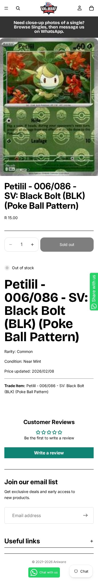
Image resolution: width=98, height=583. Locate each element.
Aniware (59, 562)
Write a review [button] (49, 453)
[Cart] (91, 8)
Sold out (67, 244)
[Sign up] (85, 515)
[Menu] (6, 8)
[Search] (18, 8)
